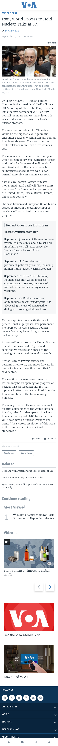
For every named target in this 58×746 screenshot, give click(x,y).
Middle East (9, 13)
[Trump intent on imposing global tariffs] (29, 553)
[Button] (51, 43)
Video (8, 533)
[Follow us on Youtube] (19, 698)
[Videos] (22, 742)
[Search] (49, 742)
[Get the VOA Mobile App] (29, 617)
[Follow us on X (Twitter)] (12, 698)
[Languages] (35, 742)
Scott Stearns (12, 30)
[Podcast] (40, 698)
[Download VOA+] (29, 659)
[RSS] (33, 698)
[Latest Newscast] (8, 742)
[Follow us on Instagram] (26, 698)
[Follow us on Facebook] (5, 698)
